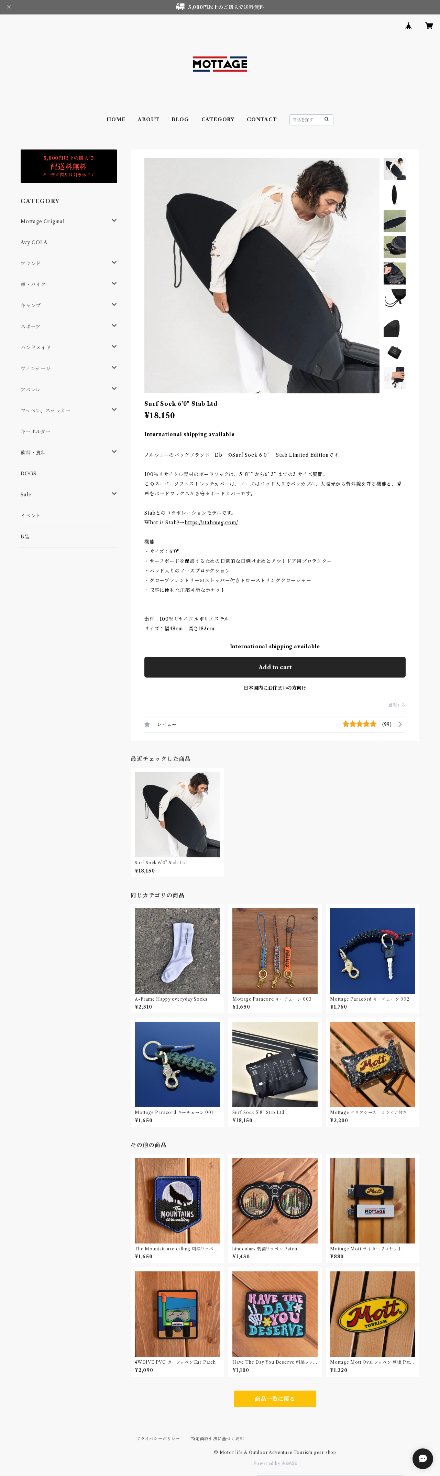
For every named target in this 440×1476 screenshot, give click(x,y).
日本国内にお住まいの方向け (275, 688)
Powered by (267, 1463)
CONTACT (262, 119)
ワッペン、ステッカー (46, 410)
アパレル (31, 389)
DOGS (28, 474)
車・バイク (33, 284)
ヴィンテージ (36, 368)
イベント (31, 516)
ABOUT (148, 119)
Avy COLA (34, 242)
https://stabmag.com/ (211, 522)
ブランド (31, 263)
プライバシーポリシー (158, 1438)
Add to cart (275, 667)
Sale (26, 495)
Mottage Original (43, 221)
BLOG (180, 119)
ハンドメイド (36, 347)
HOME (116, 119)
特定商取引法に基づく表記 (217, 1438)
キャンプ (31, 305)
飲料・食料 (33, 453)
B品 (25, 537)
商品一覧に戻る (275, 1398)
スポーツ (31, 326)
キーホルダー (36, 432)
